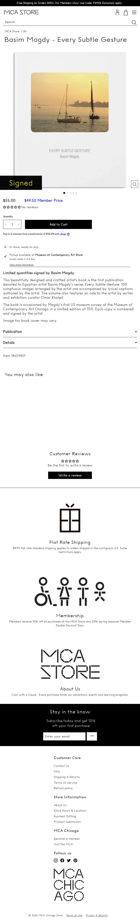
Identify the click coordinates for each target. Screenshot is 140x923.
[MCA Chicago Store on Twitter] (69, 860)
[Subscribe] (92, 736)
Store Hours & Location (70, 810)
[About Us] (70, 661)
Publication (12, 331)
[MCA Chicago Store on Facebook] (62, 860)
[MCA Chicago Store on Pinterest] (75, 860)
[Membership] (70, 587)
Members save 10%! (69, 3)
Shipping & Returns (67, 777)
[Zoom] (134, 184)
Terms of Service (65, 782)
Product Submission (67, 821)
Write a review (70, 475)
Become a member (67, 838)
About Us (60, 805)
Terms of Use (74, 915)
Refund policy (63, 788)
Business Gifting (65, 816)
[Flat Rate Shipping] (70, 514)
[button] (12, 207)
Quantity (8, 216)
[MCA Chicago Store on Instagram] (56, 860)
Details (9, 342)
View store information (21, 264)
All (25, 31)
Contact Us (61, 766)
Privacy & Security (97, 915)
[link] (69, 900)
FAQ (57, 771)
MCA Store (12, 31)
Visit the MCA (63, 844)
